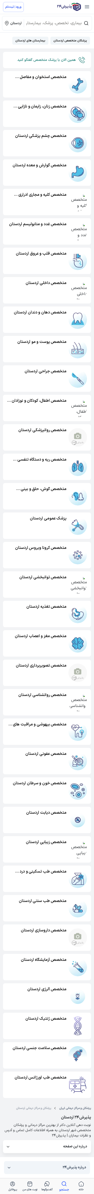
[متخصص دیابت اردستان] (77, 820)
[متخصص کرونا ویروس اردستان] (77, 555)
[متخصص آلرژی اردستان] (77, 996)
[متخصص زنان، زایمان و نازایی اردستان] (77, 113)
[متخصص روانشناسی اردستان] (77, 702)
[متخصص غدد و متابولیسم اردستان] (77, 231)
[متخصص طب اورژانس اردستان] (77, 1085)
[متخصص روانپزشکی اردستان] (77, 437)
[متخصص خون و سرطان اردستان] (77, 790)
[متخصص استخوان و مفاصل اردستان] (77, 84)
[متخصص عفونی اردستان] (77, 761)
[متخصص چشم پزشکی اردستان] (77, 143)
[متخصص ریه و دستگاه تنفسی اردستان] (77, 467)
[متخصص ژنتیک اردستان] (77, 1026)
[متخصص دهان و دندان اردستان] (77, 319)
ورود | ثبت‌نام (13, 7)
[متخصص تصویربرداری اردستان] (77, 673)
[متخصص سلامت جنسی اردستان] (77, 1055)
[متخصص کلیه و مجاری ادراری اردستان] (77, 202)
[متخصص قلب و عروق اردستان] (77, 261)
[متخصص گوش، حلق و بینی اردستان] (77, 496)
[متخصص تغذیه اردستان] (77, 614)
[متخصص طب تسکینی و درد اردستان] (77, 879)
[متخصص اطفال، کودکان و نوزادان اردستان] (77, 408)
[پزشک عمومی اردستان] (77, 525)
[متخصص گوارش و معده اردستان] (77, 172)
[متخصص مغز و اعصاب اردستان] (77, 643)
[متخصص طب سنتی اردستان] (77, 908)
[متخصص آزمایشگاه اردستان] (77, 967)
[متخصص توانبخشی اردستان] (77, 584)
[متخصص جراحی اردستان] (77, 378)
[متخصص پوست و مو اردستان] (77, 349)
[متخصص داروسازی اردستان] (77, 937)
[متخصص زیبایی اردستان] (77, 849)
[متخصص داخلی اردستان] (77, 290)
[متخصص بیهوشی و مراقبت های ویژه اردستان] (77, 731)
